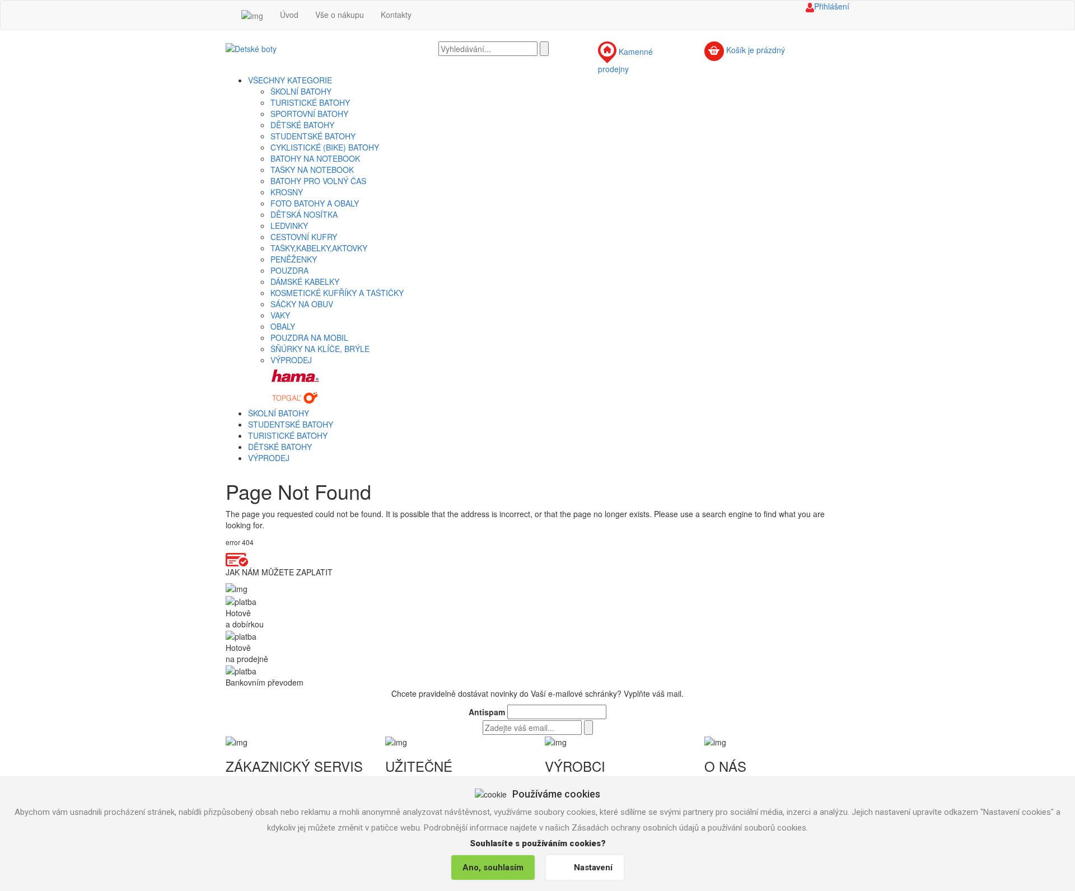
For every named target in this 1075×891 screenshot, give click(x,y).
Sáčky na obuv (301, 303)
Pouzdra (289, 270)
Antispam (487, 712)
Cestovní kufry (303, 236)
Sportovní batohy (309, 113)
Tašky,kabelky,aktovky (318, 248)
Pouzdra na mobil (309, 337)
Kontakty (396, 14)
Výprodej (291, 359)
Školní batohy (300, 91)
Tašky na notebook (312, 169)
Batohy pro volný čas (318, 180)
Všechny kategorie (290, 80)
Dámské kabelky (304, 281)
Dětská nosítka (304, 214)
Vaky (280, 315)
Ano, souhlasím (493, 867)
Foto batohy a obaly (314, 203)
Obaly (282, 326)
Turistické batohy (310, 102)
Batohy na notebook (315, 158)
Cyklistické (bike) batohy (324, 147)
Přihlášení (831, 6)
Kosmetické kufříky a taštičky (337, 292)
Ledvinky (289, 225)
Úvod (289, 14)
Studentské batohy (313, 136)
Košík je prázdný (755, 50)
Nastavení (593, 867)
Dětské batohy (302, 124)
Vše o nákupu (339, 14)
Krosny (286, 192)
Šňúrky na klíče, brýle (320, 348)
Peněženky (293, 259)
